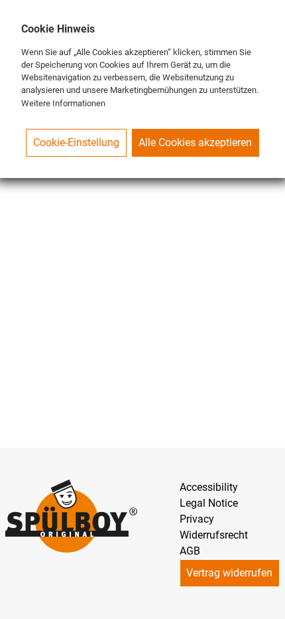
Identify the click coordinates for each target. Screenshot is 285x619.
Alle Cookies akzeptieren (195, 142)
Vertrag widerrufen (229, 573)
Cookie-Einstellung (76, 142)
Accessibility (209, 487)
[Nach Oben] (269, 603)
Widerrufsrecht (214, 535)
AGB (190, 551)
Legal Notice (209, 503)
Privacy (197, 519)
